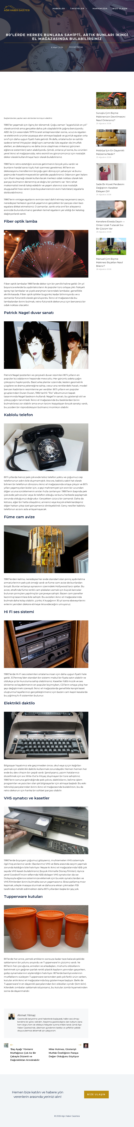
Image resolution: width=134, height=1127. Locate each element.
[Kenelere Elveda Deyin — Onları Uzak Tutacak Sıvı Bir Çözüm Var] (111, 215)
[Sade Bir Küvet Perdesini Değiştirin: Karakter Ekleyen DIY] (111, 178)
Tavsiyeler (77, 8)
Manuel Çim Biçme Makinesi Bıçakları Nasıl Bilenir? (109, 262)
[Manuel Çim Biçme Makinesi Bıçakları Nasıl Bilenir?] (111, 253)
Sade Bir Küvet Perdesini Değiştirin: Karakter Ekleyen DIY (110, 188)
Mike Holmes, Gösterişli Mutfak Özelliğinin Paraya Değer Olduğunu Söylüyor (64, 1053)
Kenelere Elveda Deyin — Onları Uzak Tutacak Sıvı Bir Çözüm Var (110, 225)
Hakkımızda (100, 8)
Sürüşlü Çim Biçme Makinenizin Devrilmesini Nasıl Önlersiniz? (110, 116)
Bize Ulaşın (120, 8)
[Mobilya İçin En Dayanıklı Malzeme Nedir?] (111, 144)
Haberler (59, 8)
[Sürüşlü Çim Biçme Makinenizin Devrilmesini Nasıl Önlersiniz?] (111, 107)
